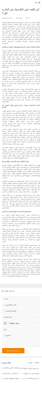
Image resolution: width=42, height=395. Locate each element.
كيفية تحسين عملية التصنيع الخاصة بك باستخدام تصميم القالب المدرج (31, 378)
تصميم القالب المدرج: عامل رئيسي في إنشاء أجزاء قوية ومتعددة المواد (31, 368)
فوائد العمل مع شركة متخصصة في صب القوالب (31, 373)
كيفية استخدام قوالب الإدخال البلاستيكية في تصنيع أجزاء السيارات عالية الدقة (11, 373)
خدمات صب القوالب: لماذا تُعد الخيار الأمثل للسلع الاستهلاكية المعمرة (11, 378)
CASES (30, 362)
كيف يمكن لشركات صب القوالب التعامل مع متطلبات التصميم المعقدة (13, 368)
